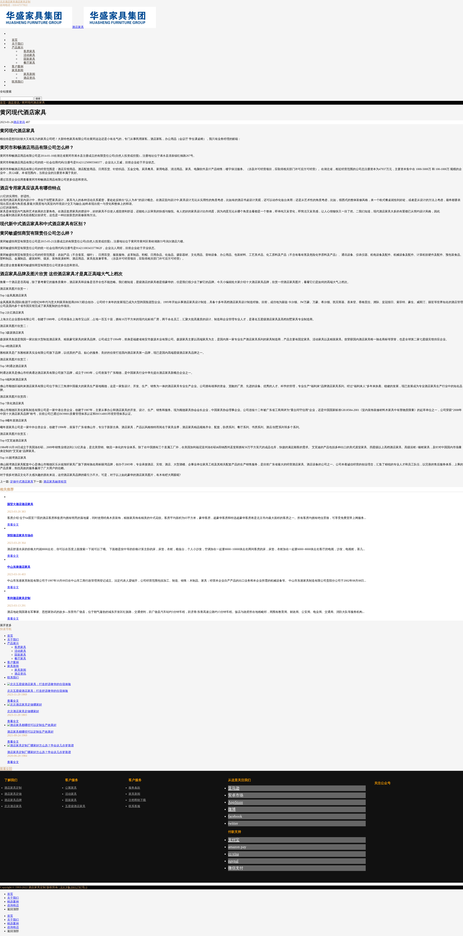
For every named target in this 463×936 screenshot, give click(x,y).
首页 (3, 102)
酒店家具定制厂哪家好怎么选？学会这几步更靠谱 (39, 752)
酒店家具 (78, 27)
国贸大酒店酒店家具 (20, 504)
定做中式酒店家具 (21, 481)
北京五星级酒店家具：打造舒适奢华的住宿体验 (37, 690)
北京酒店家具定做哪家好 (23, 711)
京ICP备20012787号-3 (73, 887)
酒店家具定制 (22, 1)
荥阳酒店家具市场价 (20, 535)
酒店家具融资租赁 (55, 481)
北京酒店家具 (7, 1)
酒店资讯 (14, 102)
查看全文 (13, 524)
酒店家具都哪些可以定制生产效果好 (30, 731)
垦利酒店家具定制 (18, 598)
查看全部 (6, 768)
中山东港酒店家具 (18, 566)
